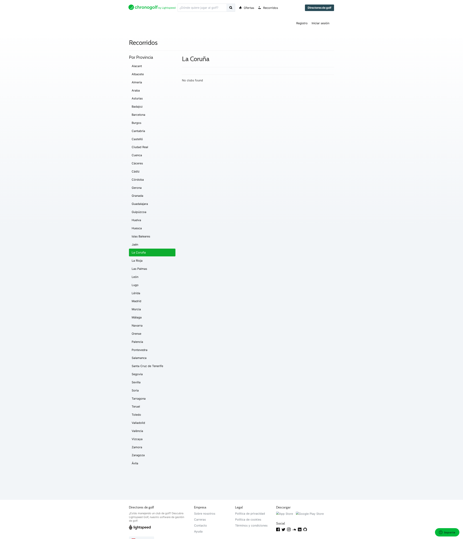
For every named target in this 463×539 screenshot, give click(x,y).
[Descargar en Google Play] (310, 513)
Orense (136, 333)
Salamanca (139, 358)
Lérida (136, 293)
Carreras (200, 519)
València (137, 431)
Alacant (137, 66)
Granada (137, 195)
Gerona (137, 187)
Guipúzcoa (139, 212)
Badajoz (137, 106)
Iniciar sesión (320, 23)
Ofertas (248, 8)
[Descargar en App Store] (284, 513)
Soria (135, 390)
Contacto (200, 525)
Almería (137, 82)
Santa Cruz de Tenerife (147, 366)
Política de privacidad (250, 513)
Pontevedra (139, 350)
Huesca (137, 228)
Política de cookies (248, 519)
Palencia (137, 342)
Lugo (135, 285)
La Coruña (139, 252)
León (135, 277)
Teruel (136, 406)
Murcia (136, 309)
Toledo (136, 414)
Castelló (137, 139)
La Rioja (137, 260)
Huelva (136, 220)
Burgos (136, 123)
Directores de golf (319, 7)
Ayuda (198, 531)
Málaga (137, 317)
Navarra (137, 325)
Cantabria (138, 131)
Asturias (137, 98)
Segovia (137, 374)
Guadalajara (140, 204)
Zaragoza (138, 455)
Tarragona (139, 398)
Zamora (137, 447)
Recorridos (270, 8)
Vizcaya (137, 439)
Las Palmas (139, 268)
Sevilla (136, 382)
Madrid (136, 301)
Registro (302, 23)
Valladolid (138, 423)
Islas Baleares (141, 236)
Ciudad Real (140, 147)
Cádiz (136, 171)
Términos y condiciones (251, 525)
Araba (136, 90)
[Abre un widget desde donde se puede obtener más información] (447, 532)
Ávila (135, 463)
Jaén (135, 244)
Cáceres (137, 163)
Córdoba (138, 179)
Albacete (138, 74)
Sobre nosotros (204, 513)
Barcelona (138, 114)
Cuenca (137, 155)
